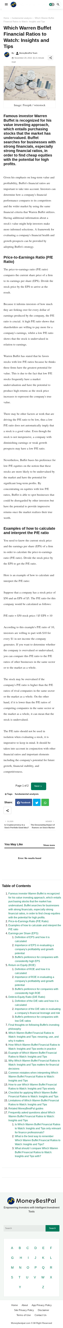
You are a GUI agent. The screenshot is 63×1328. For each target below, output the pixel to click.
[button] (52, 4)
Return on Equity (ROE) (22, 965)
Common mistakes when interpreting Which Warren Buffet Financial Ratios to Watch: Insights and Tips (33, 1076)
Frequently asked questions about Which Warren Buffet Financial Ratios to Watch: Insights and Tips (31, 1116)
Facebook (25, 802)
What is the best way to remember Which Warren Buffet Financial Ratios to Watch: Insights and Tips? (37, 1140)
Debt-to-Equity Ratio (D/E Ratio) (26, 997)
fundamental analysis (22, 18)
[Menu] (6, 4)
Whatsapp (45, 802)
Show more (49, 845)
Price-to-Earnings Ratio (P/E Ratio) (28, 921)
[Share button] (7, 810)
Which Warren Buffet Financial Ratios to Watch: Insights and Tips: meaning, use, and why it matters (33, 1037)
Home (6, 18)
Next (36, 786)
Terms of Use (23, 1315)
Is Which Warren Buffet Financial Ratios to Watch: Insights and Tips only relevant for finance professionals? (38, 1128)
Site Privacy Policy (24, 1310)
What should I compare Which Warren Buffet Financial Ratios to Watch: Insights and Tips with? (36, 1152)
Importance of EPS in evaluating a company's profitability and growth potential (34, 949)
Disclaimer (43, 1310)
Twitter (37, 802)
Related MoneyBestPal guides (25, 1108)
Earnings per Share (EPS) (23, 933)
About (25, 1305)
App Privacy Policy (42, 1305)
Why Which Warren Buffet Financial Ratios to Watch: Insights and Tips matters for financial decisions (34, 1064)
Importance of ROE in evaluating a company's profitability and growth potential (34, 981)
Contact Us (41, 1315)
